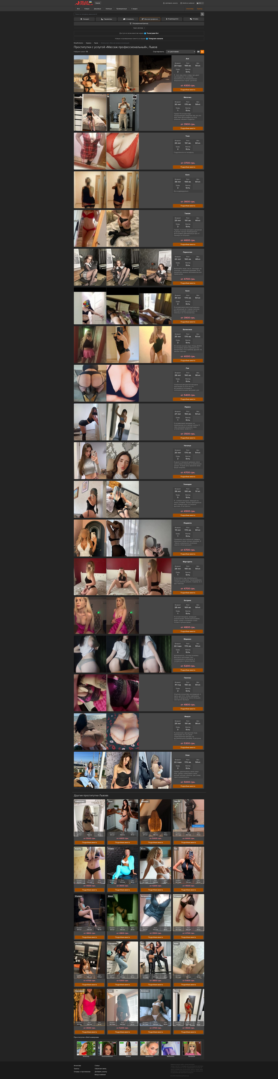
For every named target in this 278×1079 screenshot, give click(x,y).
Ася (187, 59)
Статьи (97, 1066)
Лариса (187, 407)
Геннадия (187, 484)
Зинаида (144, 801)
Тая (175, 849)
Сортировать (158, 52)
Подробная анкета (188, 90)
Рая (187, 368)
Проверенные (121, 9)
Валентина (187, 329)
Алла (143, 849)
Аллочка (144, 991)
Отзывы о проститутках (82, 1072)
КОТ (143, 943)
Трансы (199, 9)
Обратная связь (100, 1069)
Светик (177, 801)
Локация (86, 19)
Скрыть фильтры (138, 28)
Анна (176, 943)
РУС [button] (200, 3)
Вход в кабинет (100, 1075)
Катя (187, 175)
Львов (97, 3)
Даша (110, 896)
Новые (86, 9)
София (111, 849)
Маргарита (187, 562)
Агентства (189, 9)
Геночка (187, 678)
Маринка (187, 639)
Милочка (187, 97)
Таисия (187, 213)
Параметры (108, 19)
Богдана (187, 600)
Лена (110, 801)
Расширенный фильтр (140, 23)
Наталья (187, 446)
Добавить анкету (171, 3)
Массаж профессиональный (152, 19)
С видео (134, 9)
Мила (176, 991)
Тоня (187, 136)
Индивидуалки (173, 19)
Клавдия (177, 896)
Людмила (187, 523)
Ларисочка (187, 252)
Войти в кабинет (188, 3)
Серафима (112, 943)
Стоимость (130, 19)
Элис (187, 755)
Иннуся (187, 716)
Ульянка (78, 896)
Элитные (109, 9)
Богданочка (146, 896)
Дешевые (97, 9)
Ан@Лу (78, 849)
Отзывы (195, 19)
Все (78, 9)
